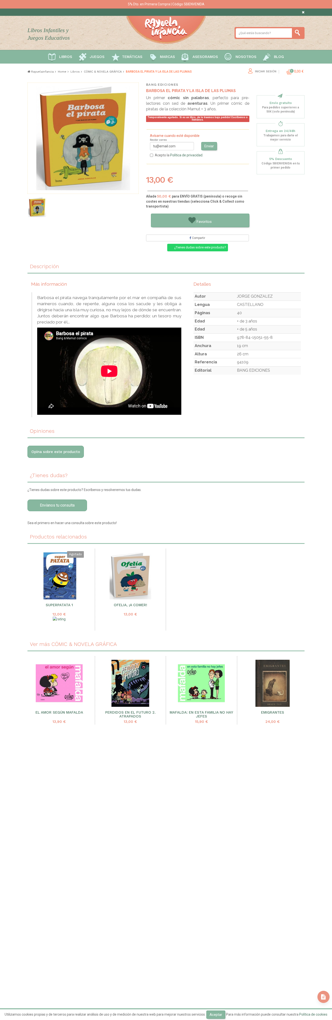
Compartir (198, 238)
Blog (279, 57)
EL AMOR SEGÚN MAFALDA (59, 712)
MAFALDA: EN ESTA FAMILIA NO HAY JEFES (201, 714)
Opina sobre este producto (55, 452)
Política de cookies (313, 1014)
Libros (65, 57)
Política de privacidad (186, 155)
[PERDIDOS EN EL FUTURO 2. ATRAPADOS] (130, 683)
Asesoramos (205, 57)
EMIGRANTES (272, 712)
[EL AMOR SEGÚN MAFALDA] (59, 683)
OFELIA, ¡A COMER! (130, 605)
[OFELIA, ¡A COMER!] (130, 575)
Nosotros (246, 57)
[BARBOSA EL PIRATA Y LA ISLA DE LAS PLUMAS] (37, 207)
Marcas (167, 57)
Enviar (209, 146)
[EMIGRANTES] (273, 683)
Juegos (97, 57)
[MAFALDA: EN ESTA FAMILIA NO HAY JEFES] (201, 683)
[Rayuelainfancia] (166, 29)
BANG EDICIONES (162, 84)
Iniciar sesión (265, 71)
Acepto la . (179, 155)
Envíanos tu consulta (57, 505)
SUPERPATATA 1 (59, 605)
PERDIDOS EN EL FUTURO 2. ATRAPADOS (130, 714)
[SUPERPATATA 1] (59, 575)
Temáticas (132, 57)
